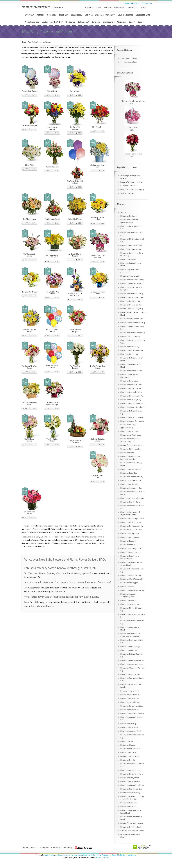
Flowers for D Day (127, 741)
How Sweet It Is (97, 127)
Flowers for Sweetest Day (129, 604)
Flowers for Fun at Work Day (130, 249)
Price (132, 21)
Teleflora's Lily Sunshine (75, 128)
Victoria (98, 858)
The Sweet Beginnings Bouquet (97, 440)
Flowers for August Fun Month (131, 417)
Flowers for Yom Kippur (129, 583)
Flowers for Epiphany (128, 259)
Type (141, 21)
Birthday (40, 14)
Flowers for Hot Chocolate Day (131, 827)
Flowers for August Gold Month (132, 421)
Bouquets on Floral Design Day (131, 309)
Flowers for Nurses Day (129, 650)
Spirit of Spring (75, 91)
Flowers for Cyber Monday (130, 781)
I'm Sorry (123, 212)
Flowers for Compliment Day (131, 245)
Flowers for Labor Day (128, 473)
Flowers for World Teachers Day (132, 579)
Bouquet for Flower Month (130, 691)
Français (128, 3)
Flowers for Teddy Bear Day (130, 481)
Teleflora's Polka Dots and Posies (98, 256)
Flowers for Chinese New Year (131, 283)
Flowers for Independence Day (131, 319)
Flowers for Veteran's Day (129, 710)
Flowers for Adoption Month (130, 731)
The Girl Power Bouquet (29, 440)
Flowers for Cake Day (128, 724)
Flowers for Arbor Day (128, 552)
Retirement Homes (63, 855)
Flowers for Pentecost (128, 753)
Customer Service (29, 847)
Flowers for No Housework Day (132, 526)
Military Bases (96, 855)
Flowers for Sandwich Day (130, 702)
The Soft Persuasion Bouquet (74, 330)
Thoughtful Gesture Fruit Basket (75, 441)
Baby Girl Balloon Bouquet (52, 366)
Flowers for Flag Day (128, 760)
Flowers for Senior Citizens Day (132, 396)
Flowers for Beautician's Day (130, 770)
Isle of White (29, 165)
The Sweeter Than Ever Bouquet (29, 367)
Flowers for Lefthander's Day (131, 392)
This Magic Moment (29, 219)
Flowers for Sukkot (127, 587)
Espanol (136, 3)
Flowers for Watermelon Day (131, 371)
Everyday (29, 14)
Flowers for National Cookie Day (132, 785)
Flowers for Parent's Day (129, 354)
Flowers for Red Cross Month (131, 469)
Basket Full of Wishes (75, 219)
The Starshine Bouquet (29, 125)
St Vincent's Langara (127, 193)
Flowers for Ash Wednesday (130, 435)
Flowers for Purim (127, 453)
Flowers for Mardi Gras (129, 431)
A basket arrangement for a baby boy (75, 294)
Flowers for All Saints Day (129, 695)
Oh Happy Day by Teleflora (52, 256)
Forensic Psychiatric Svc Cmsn (131, 182)
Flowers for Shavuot (127, 745)
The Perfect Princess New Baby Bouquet (52, 403)
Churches (143, 8)
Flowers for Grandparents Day (131, 477)
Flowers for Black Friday (129, 727)
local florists (49, 855)
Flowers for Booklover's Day (130, 385)
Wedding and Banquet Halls (112, 855)
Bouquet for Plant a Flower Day (131, 445)
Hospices (86, 855)
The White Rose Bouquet (75, 367)
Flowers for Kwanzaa (128, 807)
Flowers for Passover (128, 541)
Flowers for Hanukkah (128, 803)
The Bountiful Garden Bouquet (75, 255)
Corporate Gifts (143, 14)
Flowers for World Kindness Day (132, 713)
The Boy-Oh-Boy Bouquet (52, 440)
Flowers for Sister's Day (129, 381)
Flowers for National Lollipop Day (132, 333)
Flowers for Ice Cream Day (130, 336)
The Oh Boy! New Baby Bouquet (97, 292)
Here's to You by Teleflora (52, 128)
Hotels (98, 8)
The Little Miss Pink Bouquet (52, 292)
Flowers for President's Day (130, 301)
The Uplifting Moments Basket (29, 403)
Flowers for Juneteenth (128, 216)
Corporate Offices (129, 855)
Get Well (89, 14)
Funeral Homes (119, 8)
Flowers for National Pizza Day (131, 294)
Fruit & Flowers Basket (52, 219)
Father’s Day (83, 21)
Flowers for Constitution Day (131, 488)
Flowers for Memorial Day (130, 674)
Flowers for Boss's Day (128, 600)
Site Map (68, 847)
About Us (44, 847)
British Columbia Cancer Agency (132, 189)
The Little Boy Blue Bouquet (29, 330)
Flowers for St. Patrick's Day (130, 449)
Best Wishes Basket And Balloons (75, 182)
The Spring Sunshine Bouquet (97, 218)
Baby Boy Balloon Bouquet (52, 330)
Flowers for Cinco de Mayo (130, 646)
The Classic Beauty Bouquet (29, 255)
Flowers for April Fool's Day (130, 522)
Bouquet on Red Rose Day (129, 756)
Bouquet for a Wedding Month (131, 823)
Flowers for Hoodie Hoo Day (130, 305)
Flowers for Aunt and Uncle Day (132, 350)
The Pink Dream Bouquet (97, 476)
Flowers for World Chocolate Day (132, 323)
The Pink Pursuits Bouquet (29, 512)
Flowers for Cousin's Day (129, 347)
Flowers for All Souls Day (129, 698)
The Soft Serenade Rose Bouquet (97, 367)
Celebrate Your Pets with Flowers (132, 831)
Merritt (105, 858)
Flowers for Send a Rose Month (132, 774)
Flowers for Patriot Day (129, 484)
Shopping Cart (146, 3)
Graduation (70, 21)
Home (24, 42)
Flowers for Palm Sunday (129, 537)
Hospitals (107, 8)
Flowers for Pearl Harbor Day (131, 789)
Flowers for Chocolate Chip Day (132, 660)
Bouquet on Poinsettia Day (130, 793)
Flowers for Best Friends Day (130, 749)
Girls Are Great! (52, 91)
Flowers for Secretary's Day (130, 549)
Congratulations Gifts (128, 62)
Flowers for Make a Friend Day (131, 297)
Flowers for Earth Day (128, 545)
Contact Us (56, 847)
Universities (132, 8)
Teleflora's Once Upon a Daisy (97, 166)
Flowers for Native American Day (132, 590)
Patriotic (96, 21)
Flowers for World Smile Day (130, 575)
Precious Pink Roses (52, 166)
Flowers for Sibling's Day (129, 534)
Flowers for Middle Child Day (130, 388)
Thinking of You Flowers (129, 58)
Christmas (121, 21)
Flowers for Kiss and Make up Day (132, 403)
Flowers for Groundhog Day (130, 276)
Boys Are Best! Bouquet (29, 91)
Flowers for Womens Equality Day (132, 407)
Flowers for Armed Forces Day (131, 664)
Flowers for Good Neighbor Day (132, 498)
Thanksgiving (108, 21)
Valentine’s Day (32, 21)
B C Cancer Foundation (128, 186)
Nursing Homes (76, 855)
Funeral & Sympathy (105, 14)
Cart (26, 95)
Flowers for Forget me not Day (131, 706)
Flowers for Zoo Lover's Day (130, 530)
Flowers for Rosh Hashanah (130, 502)
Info (34, 95)
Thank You (63, 14)
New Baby (51, 14)
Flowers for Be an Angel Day (130, 400)
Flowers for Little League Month (132, 519)
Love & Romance (125, 14)
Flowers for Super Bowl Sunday (132, 280)
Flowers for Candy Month (129, 778)
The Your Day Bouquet (29, 291)
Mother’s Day (56, 21)
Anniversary (76, 14)
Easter (45, 21)
